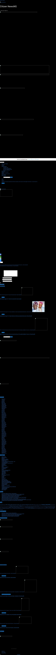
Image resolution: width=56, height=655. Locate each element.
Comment (2, 276)
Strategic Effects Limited (46, 508)
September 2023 (4, 426)
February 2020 (4, 449)
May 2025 (3, 410)
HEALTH (3, 469)
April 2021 (3, 438)
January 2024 (3, 423)
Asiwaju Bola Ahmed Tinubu (13, 504)
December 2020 (4, 441)
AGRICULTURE (4, 456)
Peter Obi (22, 508)
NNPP (54, 507)
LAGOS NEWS (4, 174)
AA (0, 504)
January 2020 (3, 450)
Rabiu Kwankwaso (31, 508)
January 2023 (3, 432)
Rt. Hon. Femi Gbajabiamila (37, 508)
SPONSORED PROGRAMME (6, 485)
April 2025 (3, 411)
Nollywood (1, 508)
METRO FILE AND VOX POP (6, 173)
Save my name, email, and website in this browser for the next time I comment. (13, 282)
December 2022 (4, 433)
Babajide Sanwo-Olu (29, 504)
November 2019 (4, 451)
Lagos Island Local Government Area (4, 507)
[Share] (28, 261)
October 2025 (4, 406)
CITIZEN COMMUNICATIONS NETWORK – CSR (8, 461)
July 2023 (3, 428)
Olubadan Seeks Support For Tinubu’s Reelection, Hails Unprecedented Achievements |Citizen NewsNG (16, 311)
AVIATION (3, 458)
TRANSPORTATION (4, 488)
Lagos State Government (14, 507)
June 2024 (3, 419)
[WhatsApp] (28, 257)
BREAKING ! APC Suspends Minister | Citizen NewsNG (9, 265)
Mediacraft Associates (22, 507)
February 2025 (4, 413)
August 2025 (3, 408)
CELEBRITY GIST (5, 167)
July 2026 (3, 399)
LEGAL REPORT (4, 473)
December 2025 (4, 405)
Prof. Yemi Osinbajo (26, 508)
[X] (28, 255)
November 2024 (4, 415)
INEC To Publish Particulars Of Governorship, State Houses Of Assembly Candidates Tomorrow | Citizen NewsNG (17, 334)
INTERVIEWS (3, 471)
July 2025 (3, 409)
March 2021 (3, 439)
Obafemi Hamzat (6, 508)
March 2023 (3, 431)
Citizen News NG (53, 504)
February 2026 (4, 403)
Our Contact (3, 652)
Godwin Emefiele (36, 506)
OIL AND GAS (4, 475)
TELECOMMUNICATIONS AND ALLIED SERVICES (9, 486)
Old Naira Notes (11, 508)
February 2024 (4, 422)
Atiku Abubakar (22, 504)
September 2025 (4, 407)
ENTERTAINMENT (4, 166)
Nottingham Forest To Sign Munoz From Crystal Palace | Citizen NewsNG (12, 500)
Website (1, 281)
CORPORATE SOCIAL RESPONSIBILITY (7, 463)
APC (6, 504)
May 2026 (3, 401)
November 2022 (4, 434)
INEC (45, 506)
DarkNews (18, 654)
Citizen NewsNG (8, 6)
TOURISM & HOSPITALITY (7, 168)
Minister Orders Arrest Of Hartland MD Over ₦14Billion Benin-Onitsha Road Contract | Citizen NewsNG (16, 499)
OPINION (3, 476)
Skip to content (2, 0)
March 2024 (3, 421)
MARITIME (3, 474)
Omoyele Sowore (15, 508)
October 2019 (4, 452)
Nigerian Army (40, 507)
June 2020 (3, 446)
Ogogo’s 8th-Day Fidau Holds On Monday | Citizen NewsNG (10, 496)
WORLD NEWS (4, 175)
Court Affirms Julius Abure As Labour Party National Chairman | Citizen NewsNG (14, 264)
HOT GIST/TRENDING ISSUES (7, 169)
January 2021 (3, 440)
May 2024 (3, 420)
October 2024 (4, 416)
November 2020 (4, 442)
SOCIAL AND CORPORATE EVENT (6, 482)
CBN (34, 504)
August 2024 (3, 417)
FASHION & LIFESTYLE (6, 170)
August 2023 (3, 427)
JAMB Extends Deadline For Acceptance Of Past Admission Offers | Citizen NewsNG (14, 497)
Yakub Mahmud (51, 508)
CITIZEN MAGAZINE (4, 462)
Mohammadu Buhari (29, 507)
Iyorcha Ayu (47, 506)
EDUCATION (3, 171)
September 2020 (4, 443)
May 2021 (3, 437)
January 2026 (3, 404)
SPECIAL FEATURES (5, 483)
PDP (19, 508)
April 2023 (3, 430)
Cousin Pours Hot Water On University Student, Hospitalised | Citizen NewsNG (13, 494)
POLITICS (3, 164)
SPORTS (3, 165)
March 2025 (3, 412)
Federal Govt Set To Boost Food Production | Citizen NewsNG (10, 495)
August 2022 (3, 436)
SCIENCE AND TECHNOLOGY (6, 481)
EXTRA (3, 466)
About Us (3, 651)
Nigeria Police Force (49, 507)
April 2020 (3, 447)
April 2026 (3, 402)
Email (1, 279)
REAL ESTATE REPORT (5, 480)
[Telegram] (28, 259)
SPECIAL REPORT (4, 484)
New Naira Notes (36, 507)
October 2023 (4, 425)
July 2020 (3, 445)
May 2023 (3, 429)
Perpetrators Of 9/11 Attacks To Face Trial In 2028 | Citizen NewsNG (12, 514)
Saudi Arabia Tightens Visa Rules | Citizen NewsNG (9, 493)
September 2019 (4, 453)
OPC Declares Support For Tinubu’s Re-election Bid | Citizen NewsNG (10, 294)
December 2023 (4, 424)
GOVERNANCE (4, 468)
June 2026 (3, 400)
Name (1, 277)
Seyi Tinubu (42, 508)
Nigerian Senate (43, 507)
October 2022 (4, 435)
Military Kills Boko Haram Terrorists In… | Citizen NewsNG (10, 498)
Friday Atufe (32, 506)
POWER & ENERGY (4, 479)
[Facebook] (28, 254)
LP (19, 507)
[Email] (28, 258)
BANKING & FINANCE (5, 163)
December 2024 (4, 414)
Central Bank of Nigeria (38, 504)
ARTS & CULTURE (4, 457)
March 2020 (3, 448)
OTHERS (3, 477)
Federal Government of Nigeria (16, 506)
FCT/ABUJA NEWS (4, 467)
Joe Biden (50, 506)
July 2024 (3, 418)
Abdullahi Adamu (3, 504)
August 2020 (3, 444)
